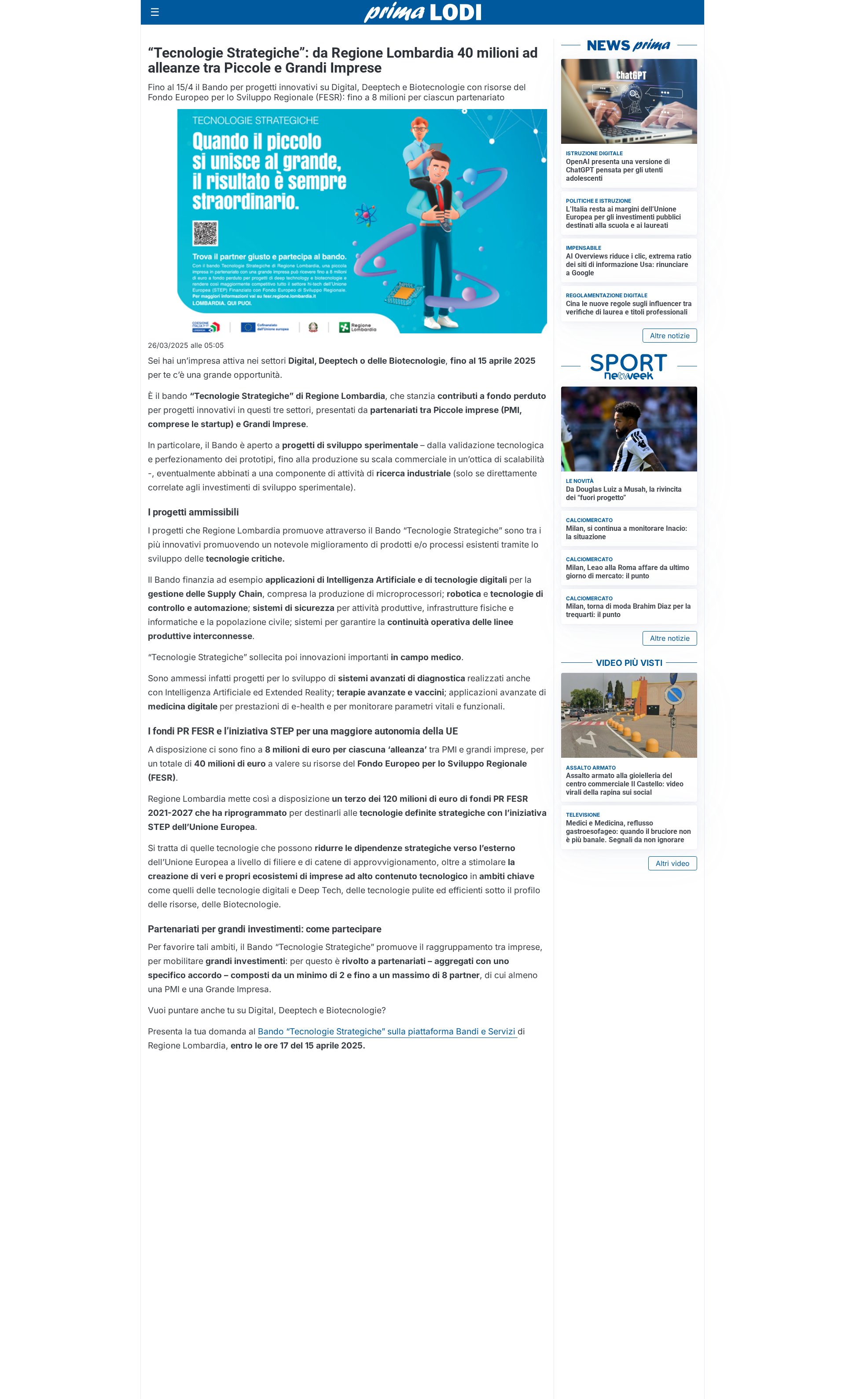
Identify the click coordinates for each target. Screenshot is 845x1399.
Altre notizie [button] (670, 335)
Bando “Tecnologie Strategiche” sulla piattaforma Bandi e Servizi (388, 1031)
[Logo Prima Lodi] (422, 12)
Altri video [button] (673, 863)
